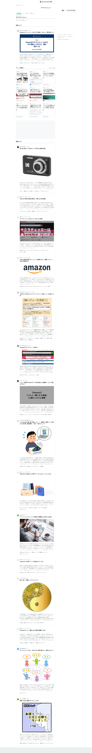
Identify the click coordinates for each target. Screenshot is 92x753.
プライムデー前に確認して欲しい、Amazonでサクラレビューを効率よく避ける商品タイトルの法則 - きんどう (49, 106)
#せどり (26, 339)
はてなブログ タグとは (61, 36)
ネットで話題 (25, 13)
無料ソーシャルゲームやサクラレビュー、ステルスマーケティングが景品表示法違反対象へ (22, 106)
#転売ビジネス (26, 743)
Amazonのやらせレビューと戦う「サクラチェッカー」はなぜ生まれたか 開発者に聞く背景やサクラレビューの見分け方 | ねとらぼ (35, 90)
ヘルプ (67, 36)
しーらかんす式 (22, 578)
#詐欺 (30, 743)
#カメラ (21, 191)
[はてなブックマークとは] (23, 67)
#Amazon (29, 211)
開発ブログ (70, 36)
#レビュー (31, 414)
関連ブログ (32, 13)
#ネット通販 (26, 572)
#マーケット (45, 211)
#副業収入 (22, 339)
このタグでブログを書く (71, 10)
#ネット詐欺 (36, 622)
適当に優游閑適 (22, 648)
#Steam (21, 62)
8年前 (27, 648)
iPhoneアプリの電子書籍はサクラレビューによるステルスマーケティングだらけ (49, 74)
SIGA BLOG (22, 515)
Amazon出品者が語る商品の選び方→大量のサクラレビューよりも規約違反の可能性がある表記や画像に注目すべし (22, 74)
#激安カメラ (26, 191)
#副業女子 (31, 339)
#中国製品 (40, 552)
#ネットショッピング (42, 572)
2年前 (29, 196)
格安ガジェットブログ (23, 196)
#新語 (25, 622)
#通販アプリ (32, 642)
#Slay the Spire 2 (34, 62)
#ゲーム (40, 62)
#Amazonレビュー (23, 338)
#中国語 (21, 622)
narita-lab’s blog (22, 146)
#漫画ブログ (42, 743)
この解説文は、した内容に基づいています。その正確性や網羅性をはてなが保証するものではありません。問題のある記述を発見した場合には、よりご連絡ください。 (22, 20)
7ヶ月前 (27, 146)
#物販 (48, 338)
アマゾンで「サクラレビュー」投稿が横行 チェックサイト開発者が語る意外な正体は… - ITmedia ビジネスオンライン (22, 90)
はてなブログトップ (60, 37)
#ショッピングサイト (28, 250)
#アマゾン (26, 374)
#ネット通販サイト (28, 466)
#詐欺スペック (38, 191)
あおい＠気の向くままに (24, 345)
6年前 (27, 578)
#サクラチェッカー (45, 250)
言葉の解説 (19, 13)
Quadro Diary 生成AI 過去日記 (25, 420)
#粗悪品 (41, 466)
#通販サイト (34, 211)
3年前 (33, 292)
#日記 (38, 374)
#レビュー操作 (23, 251)
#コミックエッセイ (49, 743)
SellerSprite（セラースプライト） (25, 292)
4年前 (26, 380)
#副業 (51, 338)
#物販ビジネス (43, 338)
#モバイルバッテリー (24, 553)
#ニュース (45, 552)
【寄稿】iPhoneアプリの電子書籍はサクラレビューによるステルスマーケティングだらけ (35, 106)
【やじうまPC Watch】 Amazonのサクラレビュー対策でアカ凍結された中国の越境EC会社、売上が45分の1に (35, 74)
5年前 (32, 420)
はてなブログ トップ (20, 5)
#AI (43, 62)
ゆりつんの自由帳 (23, 698)
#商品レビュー (35, 552)
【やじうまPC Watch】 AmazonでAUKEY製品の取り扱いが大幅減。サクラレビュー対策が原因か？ (49, 90)
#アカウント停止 (32, 286)
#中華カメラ (31, 191)
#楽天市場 (45, 507)
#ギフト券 (26, 286)
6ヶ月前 (29, 30)
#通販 (37, 642)
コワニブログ (22, 380)
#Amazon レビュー (24, 414)
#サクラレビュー (27, 62)
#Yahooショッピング (38, 507)
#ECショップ (40, 211)
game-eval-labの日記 (23, 30)
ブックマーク (20, 71)
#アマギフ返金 (44, 414)
